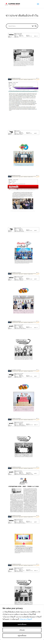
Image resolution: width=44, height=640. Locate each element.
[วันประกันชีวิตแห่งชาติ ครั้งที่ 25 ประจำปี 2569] (23, 250)
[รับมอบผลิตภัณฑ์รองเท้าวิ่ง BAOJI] (23, 396)
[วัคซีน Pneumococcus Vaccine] (23, 542)
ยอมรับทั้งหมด (22, 624)
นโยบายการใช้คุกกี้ (26, 619)
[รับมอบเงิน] (23, 591)
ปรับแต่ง (22, 630)
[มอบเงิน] (23, 153)
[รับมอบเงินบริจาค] (23, 445)
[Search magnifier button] (35, 26)
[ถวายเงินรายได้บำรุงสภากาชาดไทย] (23, 202)
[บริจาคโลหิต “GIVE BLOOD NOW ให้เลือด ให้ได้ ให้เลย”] (23, 299)
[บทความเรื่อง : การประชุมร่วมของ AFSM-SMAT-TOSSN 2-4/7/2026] (23, 493)
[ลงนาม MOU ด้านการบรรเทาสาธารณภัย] (23, 56)
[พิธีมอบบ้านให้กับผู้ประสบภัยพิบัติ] (23, 105)
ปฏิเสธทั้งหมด (22, 636)
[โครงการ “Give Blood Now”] (23, 348)
